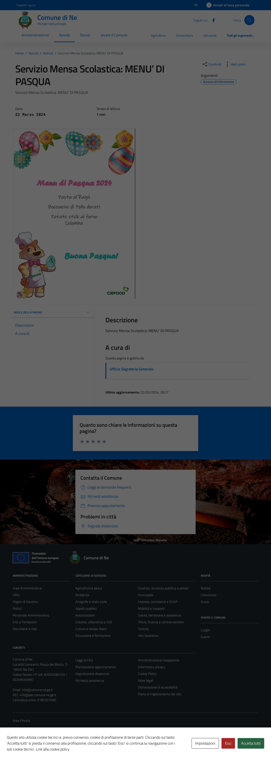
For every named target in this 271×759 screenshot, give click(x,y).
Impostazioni (205, 743)
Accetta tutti (251, 743)
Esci (228, 743)
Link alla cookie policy (52, 749)
